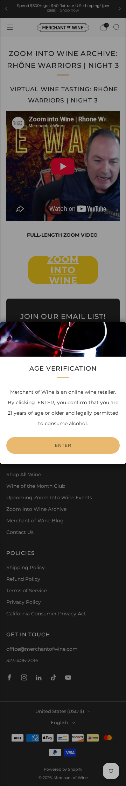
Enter (63, 445)
